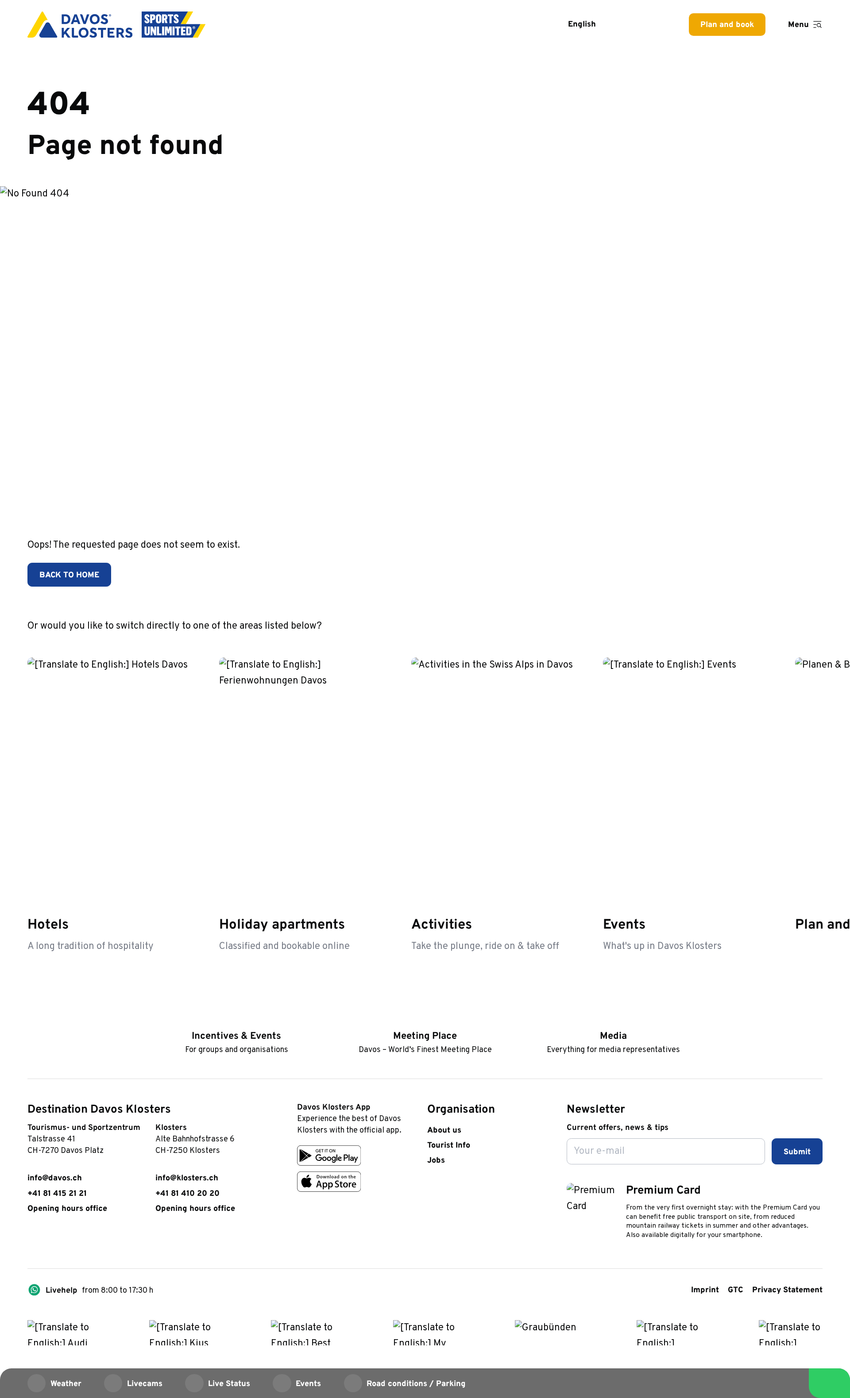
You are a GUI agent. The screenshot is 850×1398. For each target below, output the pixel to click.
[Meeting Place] (424, 1019)
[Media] (613, 1019)
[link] (33, 1239)
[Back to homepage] (116, 25)
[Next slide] (813, 625)
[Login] (628, 24)
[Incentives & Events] (236, 1019)
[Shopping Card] (656, 24)
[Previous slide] (784, 625)
